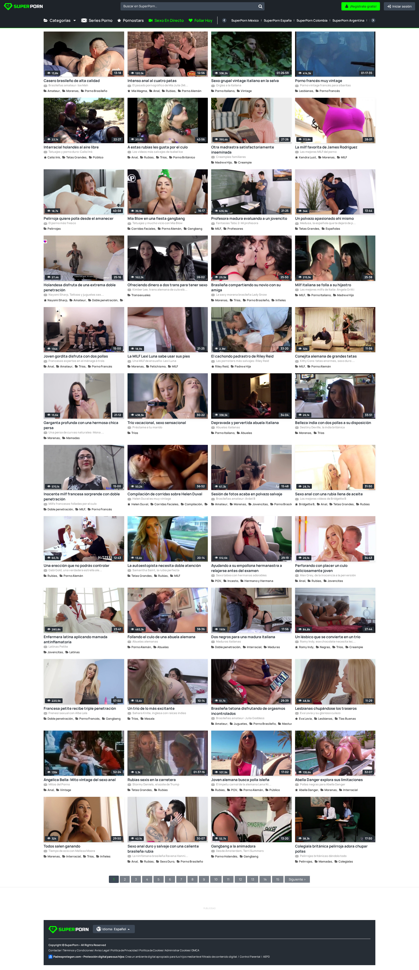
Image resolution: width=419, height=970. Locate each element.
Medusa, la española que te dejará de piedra (327, 223)
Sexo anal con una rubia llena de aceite (329, 494)
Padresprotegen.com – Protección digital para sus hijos (88, 956)
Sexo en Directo (169, 20)
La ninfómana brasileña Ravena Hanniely (160, 856)
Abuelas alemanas (145, 642)
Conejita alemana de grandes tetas (326, 356)
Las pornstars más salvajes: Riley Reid (242, 361)
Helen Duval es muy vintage (151, 499)
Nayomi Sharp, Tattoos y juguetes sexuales (76, 295)
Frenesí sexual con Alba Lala (67, 713)
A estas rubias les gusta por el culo (158, 147)
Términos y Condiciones (78, 950)
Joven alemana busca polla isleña (240, 779)
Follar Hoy (203, 20)
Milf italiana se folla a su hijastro (323, 284)
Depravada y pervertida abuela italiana (245, 422)
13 (252, 879)
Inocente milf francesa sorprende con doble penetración (82, 496)
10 (216, 879)
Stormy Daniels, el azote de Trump (155, 784)
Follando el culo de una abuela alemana (161, 636)
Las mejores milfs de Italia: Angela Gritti (326, 290)
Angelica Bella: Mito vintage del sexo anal (80, 779)
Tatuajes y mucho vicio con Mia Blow (157, 223)
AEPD (266, 956)
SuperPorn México (245, 20)
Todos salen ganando (62, 846)
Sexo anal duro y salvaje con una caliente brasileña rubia (163, 849)
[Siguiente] (373, 20)
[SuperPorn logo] (23, 7)
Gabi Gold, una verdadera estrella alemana (76, 570)
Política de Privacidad (124, 950)
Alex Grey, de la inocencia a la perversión (327, 575)
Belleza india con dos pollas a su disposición (333, 422)
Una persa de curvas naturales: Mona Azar (76, 432)
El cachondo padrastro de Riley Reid (242, 356)
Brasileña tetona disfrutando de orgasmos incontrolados (248, 711)
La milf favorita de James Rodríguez (326, 147)
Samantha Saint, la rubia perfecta (155, 570)
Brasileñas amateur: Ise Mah (68, 85)
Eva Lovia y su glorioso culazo (319, 713)
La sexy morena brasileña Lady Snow (241, 295)
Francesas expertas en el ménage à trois (76, 361)
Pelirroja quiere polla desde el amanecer (78, 218)
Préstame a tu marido (147, 427)
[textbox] (188, 6)
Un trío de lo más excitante (151, 708)
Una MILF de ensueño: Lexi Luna (154, 361)
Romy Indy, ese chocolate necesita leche (327, 642)
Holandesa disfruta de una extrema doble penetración (80, 287)
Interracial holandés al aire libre (71, 147)
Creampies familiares (231, 157)
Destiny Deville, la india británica (322, 427)
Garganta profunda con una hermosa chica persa (81, 425)
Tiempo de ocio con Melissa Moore (71, 851)
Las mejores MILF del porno (318, 152)
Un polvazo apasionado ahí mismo (324, 218)
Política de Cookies (151, 950)
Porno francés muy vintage (318, 80)
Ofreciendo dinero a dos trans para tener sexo (167, 284)
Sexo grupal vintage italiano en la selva (245, 80)
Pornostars (133, 20)
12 (240, 879)
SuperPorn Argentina (348, 20)
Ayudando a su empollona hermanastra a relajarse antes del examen (246, 568)
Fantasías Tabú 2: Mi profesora (237, 223)
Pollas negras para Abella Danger (322, 784)
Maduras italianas (228, 642)
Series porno (101, 20)
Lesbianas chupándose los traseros (326, 708)
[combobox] (193, 6)
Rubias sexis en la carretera (152, 779)
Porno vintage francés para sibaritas (325, 85)
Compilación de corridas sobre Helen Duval (165, 494)
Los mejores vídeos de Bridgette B (322, 499)
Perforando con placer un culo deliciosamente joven (321, 568)
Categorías (60, 20)
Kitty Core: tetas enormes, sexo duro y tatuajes (327, 361)
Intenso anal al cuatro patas (152, 80)
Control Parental (250, 956)
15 (277, 879)
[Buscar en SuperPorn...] (260, 6)
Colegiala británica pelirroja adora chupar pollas (331, 849)
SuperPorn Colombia (312, 20)
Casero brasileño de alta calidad (72, 80)
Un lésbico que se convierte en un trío (327, 636)
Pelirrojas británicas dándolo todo (322, 856)
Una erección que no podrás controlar (76, 565)
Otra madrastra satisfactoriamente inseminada (242, 150)
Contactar (54, 950)
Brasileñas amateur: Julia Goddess (240, 718)
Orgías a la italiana (228, 85)
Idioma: (114, 929)
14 (265, 879)
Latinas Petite (58, 647)
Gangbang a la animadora (233, 846)
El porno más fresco (62, 223)
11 (228, 879)
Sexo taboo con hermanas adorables (241, 575)
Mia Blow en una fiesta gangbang (156, 218)
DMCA (195, 950)
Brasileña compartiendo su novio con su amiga (246, 287)
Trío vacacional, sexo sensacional (157, 422)
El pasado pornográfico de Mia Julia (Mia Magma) (160, 85)
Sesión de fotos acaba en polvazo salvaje (246, 494)
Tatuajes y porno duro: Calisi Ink (70, 152)
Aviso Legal (102, 950)
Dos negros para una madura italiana (243, 636)
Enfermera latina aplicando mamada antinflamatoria (75, 639)
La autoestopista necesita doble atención (164, 565)
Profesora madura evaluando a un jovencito (249, 218)
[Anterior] (224, 20)
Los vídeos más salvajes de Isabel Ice (157, 152)
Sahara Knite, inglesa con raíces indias (159, 713)
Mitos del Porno (59, 784)
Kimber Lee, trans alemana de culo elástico (160, 290)
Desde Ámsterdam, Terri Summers (240, 851)
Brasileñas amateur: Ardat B (235, 499)
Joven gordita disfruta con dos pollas (76, 356)
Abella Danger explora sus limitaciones (329, 779)
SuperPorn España (277, 20)
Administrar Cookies (177, 950)
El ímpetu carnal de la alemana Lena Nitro (244, 784)
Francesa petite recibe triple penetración (80, 708)
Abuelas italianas (228, 427)
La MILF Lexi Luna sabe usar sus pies (159, 356)
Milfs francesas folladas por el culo (72, 504)
